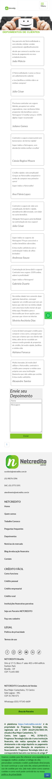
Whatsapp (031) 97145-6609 (17, 702)
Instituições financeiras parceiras (18, 604)
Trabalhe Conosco (12, 522)
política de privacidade (11, 775)
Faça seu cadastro (12, 619)
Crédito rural (9, 596)
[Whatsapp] (48, 315)
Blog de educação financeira (16, 552)
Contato (8, 559)
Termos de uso (10, 640)
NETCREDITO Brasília (14, 659)
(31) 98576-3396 (10, 479)
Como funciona (11, 574)
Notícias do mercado (13, 544)
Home (7, 507)
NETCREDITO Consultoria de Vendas (20, 686)
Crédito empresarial (13, 589)
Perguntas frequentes (13, 529)
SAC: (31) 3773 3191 (12, 485)
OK (47, 775)
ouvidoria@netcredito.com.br (15, 472)
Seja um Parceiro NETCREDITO (18, 611)
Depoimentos (10, 537)
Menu (44, 5)
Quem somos (10, 514)
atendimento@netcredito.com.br (16, 492)
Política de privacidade (14, 632)
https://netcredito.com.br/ (30, 724)
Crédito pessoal (11, 581)
